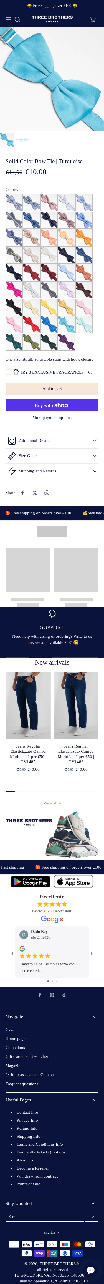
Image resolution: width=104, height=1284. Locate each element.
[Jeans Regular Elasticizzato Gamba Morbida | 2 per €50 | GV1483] (76, 705)
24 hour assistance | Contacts (30, 1074)
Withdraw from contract (37, 1176)
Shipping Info (28, 1136)
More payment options (52, 418)
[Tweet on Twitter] (35, 493)
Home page (16, 1038)
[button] (52, 389)
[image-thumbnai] (7, 140)
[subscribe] (91, 1216)
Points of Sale (28, 1184)
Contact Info (27, 1112)
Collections (15, 1047)
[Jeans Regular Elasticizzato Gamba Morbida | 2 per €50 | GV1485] (28, 705)
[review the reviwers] (22, 949)
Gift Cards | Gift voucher (27, 1056)
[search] (17, 19)
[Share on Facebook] (22, 493)
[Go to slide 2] (52, 981)
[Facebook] (40, 995)
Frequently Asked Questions (41, 1152)
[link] (60, 804)
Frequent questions (22, 1084)
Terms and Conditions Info (40, 1144)
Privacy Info (27, 1120)
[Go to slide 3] (56, 981)
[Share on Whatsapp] (47, 493)
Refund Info (27, 1128)
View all (50, 803)
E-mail (14, 1216)
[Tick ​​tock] (64, 995)
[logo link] (30, 881)
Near (10, 1029)
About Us (25, 1160)
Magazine (14, 1065)
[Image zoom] (52, 79)
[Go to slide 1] (48, 981)
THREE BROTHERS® (59, 1264)
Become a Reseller (33, 1168)
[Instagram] (52, 995)
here (29, 642)
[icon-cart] (92, 19)
